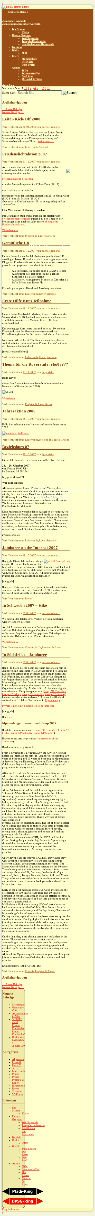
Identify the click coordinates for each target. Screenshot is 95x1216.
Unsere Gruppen (21, 35)
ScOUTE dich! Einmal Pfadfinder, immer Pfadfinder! (18, 1026)
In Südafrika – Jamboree (24, 654)
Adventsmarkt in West (20, 1015)
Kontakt (17, 47)
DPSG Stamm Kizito (52, 246)
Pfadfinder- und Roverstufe (38, 44)
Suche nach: (9, 92)
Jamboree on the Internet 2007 (30, 547)
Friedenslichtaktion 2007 (24, 154)
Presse (15, 1076)
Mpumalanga (52, 700)
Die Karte (27, 61)
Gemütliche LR (15, 243)
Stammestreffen (31, 73)
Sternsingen (18, 1004)
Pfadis (15, 1073)
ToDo (25, 70)
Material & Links (32, 79)
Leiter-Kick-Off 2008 (21, 119)
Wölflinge (17, 1094)
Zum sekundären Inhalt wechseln (21, 23)
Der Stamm (18, 29)
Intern (15, 55)
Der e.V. (16, 1065)
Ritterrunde (18, 1085)
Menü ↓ (23, 11)
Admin (16, 67)
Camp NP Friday (11, 694)
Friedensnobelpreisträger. (16, 218)
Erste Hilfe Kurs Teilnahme (26, 301)
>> (48, 88)
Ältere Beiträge (12, 109)
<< (25, 88)
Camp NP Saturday (33, 694)
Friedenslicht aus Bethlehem (18, 178)
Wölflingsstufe (30, 38)
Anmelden (8, 84)
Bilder (15, 49)
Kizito (25, 32)
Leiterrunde (31, 146)
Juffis (38, 647)
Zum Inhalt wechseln (14, 20)
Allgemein (18, 1059)
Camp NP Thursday (55, 691)
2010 (25, 52)
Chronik (29, 647)
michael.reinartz (51, 126)
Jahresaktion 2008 (19, 411)
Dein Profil (28, 64)
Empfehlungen (10, 1209)
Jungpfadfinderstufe (34, 41)
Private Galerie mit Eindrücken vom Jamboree (28, 705)
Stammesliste (29, 58)
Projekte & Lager (35, 235)
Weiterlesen (46, 141)
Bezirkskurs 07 (15, 446)
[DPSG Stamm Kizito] (15, 6)
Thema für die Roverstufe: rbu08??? (35, 364)
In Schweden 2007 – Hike (24, 605)
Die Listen (27, 76)
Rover (42, 293)
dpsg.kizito (48, 372)
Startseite (13, 11)
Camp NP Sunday (55, 694)
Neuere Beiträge (13, 112)
